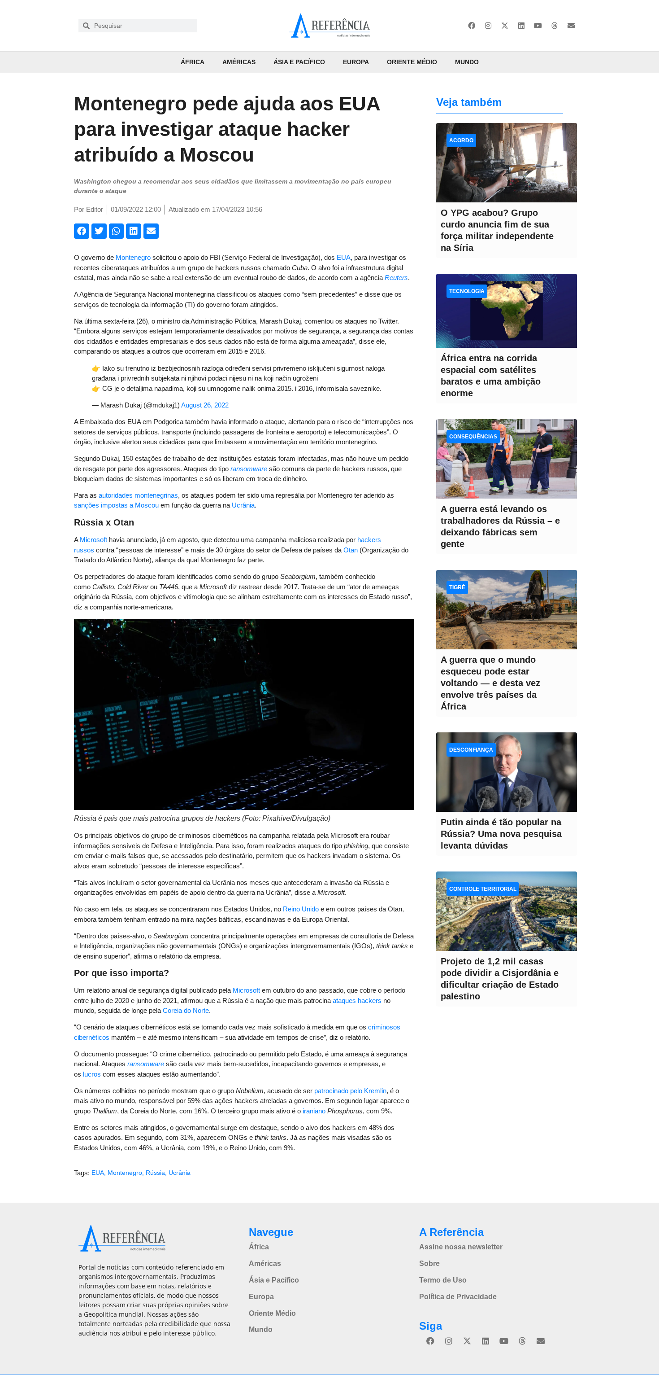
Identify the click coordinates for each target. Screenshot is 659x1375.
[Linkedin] (521, 25)
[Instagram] (488, 25)
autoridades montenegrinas (138, 495)
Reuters (396, 277)
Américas (239, 62)
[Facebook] (471, 25)
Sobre (429, 1263)
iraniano (314, 1111)
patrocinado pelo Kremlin (350, 1091)
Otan (350, 550)
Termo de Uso (443, 1280)
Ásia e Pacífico (299, 62)
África (192, 62)
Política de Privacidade (458, 1297)
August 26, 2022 (205, 405)
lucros (92, 1074)
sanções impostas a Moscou (116, 505)
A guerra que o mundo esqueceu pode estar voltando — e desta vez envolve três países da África (490, 683)
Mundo (467, 62)
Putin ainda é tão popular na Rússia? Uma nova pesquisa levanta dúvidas (501, 833)
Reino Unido (301, 909)
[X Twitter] (505, 25)
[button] (81, 231)
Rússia (155, 1172)
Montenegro (133, 257)
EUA (344, 257)
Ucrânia (243, 505)
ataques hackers (357, 1000)
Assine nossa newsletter (461, 1247)
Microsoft (93, 539)
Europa (356, 62)
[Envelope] (571, 25)
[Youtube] (538, 25)
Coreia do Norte (186, 1010)
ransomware (248, 469)
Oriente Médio (412, 62)
